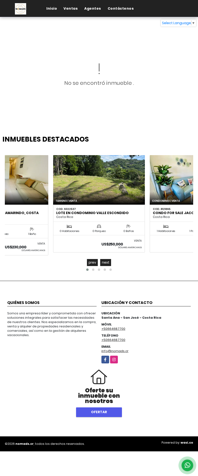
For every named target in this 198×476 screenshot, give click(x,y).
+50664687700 (113, 328)
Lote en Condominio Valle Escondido (92, 212)
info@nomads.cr (114, 351)
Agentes (92, 8)
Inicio (51, 8)
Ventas (71, 8)
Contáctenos (121, 8)
